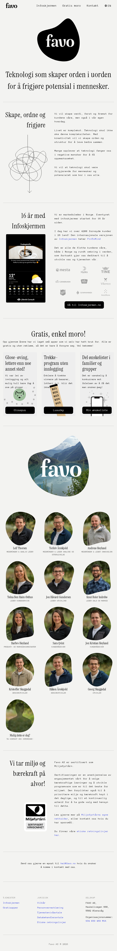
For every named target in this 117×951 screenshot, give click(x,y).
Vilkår (41, 902)
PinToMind (94, 239)
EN (109, 5)
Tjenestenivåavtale (49, 912)
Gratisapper (10, 907)
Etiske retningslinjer (51, 922)
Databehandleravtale (50, 917)
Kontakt (93, 5)
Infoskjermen (46, 5)
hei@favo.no (68, 863)
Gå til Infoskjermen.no (84, 304)
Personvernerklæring (50, 907)
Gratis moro (71, 5)
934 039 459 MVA (96, 921)
